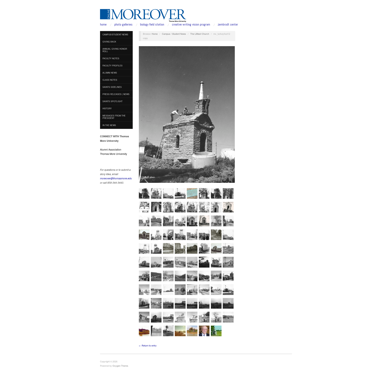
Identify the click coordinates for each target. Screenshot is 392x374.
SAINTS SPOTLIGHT (112, 101)
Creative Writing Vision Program (191, 24)
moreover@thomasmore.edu (116, 178)
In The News (109, 125)
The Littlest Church (199, 33)
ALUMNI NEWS (109, 72)
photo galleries (123, 24)
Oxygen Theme (120, 365)
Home (155, 33)
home (103, 24)
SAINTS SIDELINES (112, 87)
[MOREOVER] (143, 14)
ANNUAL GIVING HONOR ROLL (114, 50)
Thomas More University (113, 153)
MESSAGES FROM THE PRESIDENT (114, 116)
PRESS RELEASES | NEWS (115, 94)
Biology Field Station (152, 24)
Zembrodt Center (228, 24)
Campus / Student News (174, 33)
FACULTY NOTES (110, 58)
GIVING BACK (109, 41)
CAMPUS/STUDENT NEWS (115, 34)
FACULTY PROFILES (112, 65)
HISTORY (107, 108)
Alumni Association (110, 149)
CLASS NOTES (109, 79)
